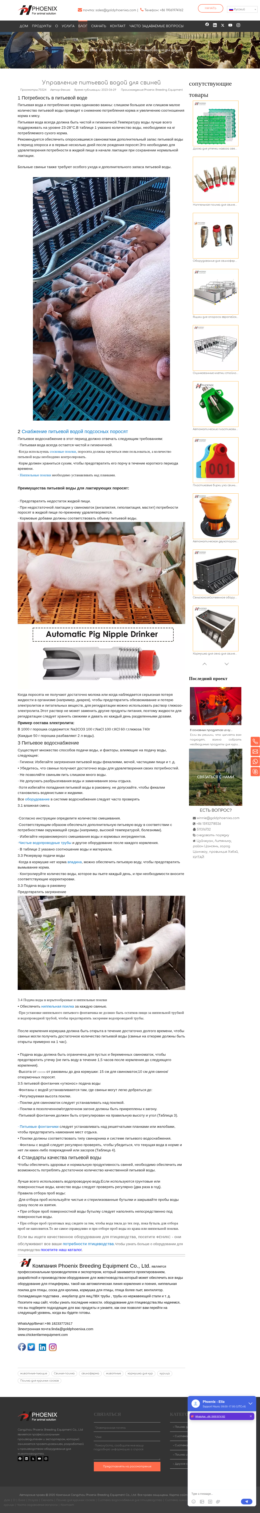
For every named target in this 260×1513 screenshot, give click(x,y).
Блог (21, 1500)
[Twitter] (223, 25)
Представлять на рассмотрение (127, 1466)
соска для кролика (63, 1290)
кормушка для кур (140, 1373)
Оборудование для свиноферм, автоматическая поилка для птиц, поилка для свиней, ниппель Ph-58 (215, 204)
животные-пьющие (33, 1373)
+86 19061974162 (171, 10)
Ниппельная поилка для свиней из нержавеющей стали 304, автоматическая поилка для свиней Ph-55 (215, 148)
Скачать (47, 1500)
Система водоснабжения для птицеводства (130, 1500)
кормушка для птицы (96, 1290)
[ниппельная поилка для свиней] (101, 688)
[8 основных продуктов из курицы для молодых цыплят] (215, 725)
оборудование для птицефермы (43, 1284)
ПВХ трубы (101, 1296)
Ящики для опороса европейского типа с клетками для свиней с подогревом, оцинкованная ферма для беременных (215, 260)
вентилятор (153, 1290)
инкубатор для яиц (77, 1296)
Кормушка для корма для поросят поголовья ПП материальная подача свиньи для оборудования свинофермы (215, 653)
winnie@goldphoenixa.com (218, 818)
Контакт (67, 1504)
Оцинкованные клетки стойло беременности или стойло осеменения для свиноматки (215, 317)
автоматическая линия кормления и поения (121, 1284)
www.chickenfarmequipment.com (43, 1335)
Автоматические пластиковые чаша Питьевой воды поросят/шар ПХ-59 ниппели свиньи (215, 373)
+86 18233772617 (59, 1323)
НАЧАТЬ (210, 8)
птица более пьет (128, 1290)
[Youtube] (230, 25)
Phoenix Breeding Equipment (163, 89)
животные (113, 1373)
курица (165, 1373)
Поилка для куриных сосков (39, 1380)
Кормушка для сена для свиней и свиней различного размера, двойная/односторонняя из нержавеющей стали (215, 597)
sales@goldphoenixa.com (116, 10)
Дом (7, 1500)
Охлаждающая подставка (38, 1296)
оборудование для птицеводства (130, 1302)
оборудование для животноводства (95, 1278)
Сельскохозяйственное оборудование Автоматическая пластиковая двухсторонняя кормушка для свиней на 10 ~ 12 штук (215, 541)
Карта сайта (179, 1495)
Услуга (33, 1500)
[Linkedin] (215, 25)
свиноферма (90, 1373)
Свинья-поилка (64, 1373)
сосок (41, 1072)
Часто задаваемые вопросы (37, 1504)
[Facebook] (207, 25)
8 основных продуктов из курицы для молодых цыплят (211, 730)
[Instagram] (238, 25)
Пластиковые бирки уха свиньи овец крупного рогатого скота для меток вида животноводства (215, 429)
